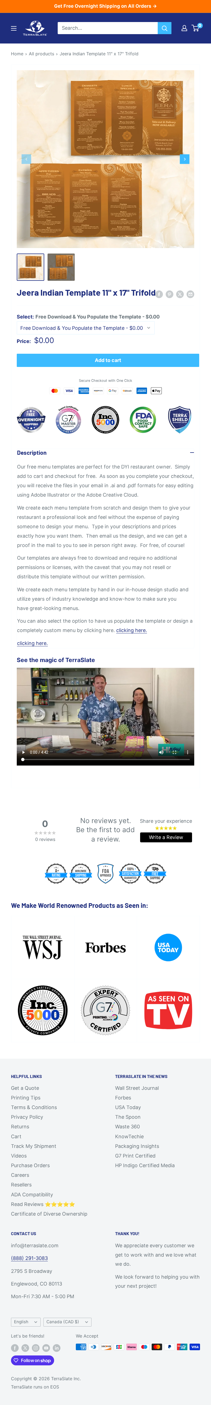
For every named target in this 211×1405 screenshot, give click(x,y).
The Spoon (128, 1117)
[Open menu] (13, 28)
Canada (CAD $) (62, 1321)
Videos (19, 1156)
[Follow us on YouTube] (46, 1348)
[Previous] (26, 159)
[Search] (164, 28)
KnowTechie (129, 1136)
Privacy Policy (27, 1117)
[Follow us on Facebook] (15, 1348)
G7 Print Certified (135, 1156)
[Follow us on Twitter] (25, 1348)
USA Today (128, 1107)
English (21, 1321)
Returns (20, 1126)
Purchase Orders (30, 1165)
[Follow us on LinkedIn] (56, 1348)
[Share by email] (190, 294)
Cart (16, 1136)
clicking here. (131, 630)
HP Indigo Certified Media (145, 1165)
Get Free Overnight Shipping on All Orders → (105, 6)
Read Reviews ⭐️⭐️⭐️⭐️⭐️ (43, 1204)
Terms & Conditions (34, 1107)
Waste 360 (127, 1126)
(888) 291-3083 (29, 1258)
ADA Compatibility (32, 1194)
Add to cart (108, 360)
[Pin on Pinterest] (169, 294)
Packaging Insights (137, 1146)
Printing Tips (25, 1098)
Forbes (123, 1098)
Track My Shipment (33, 1146)
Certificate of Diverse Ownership (49, 1214)
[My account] (184, 28)
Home (17, 53)
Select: (88, 317)
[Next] (185, 159)
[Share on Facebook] (159, 294)
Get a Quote (25, 1088)
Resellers (21, 1185)
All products (41, 53)
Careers (20, 1175)
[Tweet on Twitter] (180, 294)
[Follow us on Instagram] (36, 1348)
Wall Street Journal (137, 1088)
